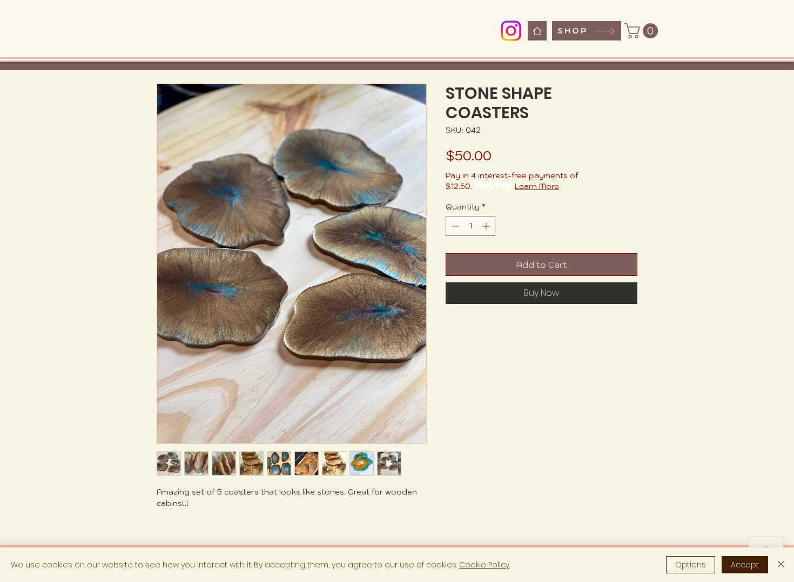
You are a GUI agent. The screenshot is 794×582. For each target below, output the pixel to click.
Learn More (537, 186)
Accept (745, 564)
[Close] (781, 564)
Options (690, 564)
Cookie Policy (484, 564)
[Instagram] (510, 30)
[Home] (537, 30)
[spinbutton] (470, 225)
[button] (643, 30)
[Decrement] (454, 225)
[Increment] (487, 225)
